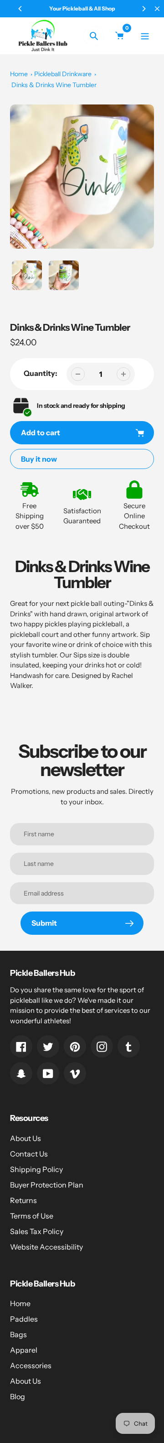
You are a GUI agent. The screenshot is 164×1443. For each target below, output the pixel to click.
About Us (25, 1138)
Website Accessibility (46, 1246)
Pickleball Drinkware (63, 74)
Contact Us (29, 1153)
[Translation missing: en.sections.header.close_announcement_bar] (157, 8)
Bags (18, 1334)
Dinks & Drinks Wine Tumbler (54, 85)
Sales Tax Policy (36, 1231)
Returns (23, 1200)
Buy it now (39, 459)
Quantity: (40, 373)
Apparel (23, 1349)
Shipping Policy (36, 1169)
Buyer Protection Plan (46, 1184)
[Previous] (20, 8)
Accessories (30, 1365)
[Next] (143, 8)
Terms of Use (31, 1215)
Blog (17, 1396)
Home (19, 74)
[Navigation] (144, 36)
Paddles (24, 1318)
